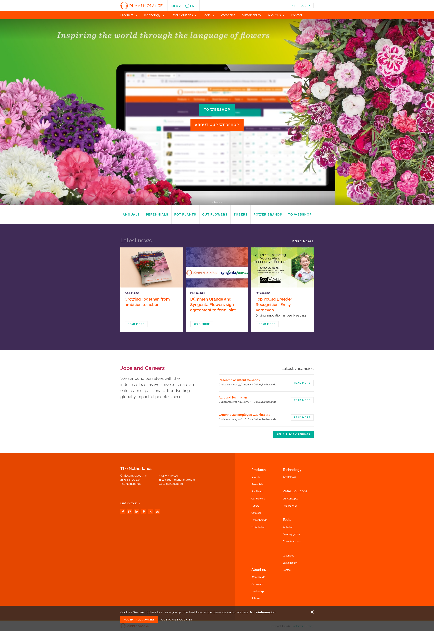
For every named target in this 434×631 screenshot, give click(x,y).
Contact (287, 570)
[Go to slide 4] (219, 202)
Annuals (255, 477)
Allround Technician (233, 397)
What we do (258, 577)
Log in (306, 5)
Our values (257, 584)
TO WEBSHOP (217, 110)
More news (303, 241)
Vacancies (288, 555)
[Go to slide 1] (212, 202)
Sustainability (290, 562)
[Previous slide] (5, 112)
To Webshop (258, 527)
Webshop (288, 527)
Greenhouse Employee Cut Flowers (244, 414)
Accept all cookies (139, 619)
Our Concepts (290, 498)
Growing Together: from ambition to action (147, 302)
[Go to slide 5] (221, 202)
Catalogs (256, 513)
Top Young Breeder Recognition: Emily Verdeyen (274, 304)
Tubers (255, 505)
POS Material (290, 505)
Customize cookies (176, 619)
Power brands (259, 520)
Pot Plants (257, 491)
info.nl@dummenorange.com (177, 479)
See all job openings (293, 434)
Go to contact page (171, 483)
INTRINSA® (289, 477)
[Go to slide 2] (214, 202)
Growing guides (291, 534)
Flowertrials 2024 (292, 541)
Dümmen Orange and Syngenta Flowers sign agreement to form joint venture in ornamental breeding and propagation (215, 310)
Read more (136, 324)
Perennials (257, 484)
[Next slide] (428, 112)
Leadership (257, 591)
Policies (255, 598)
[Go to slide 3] (217, 202)
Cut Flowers (258, 498)
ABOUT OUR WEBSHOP (217, 125)
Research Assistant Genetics (239, 380)
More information (262, 612)
